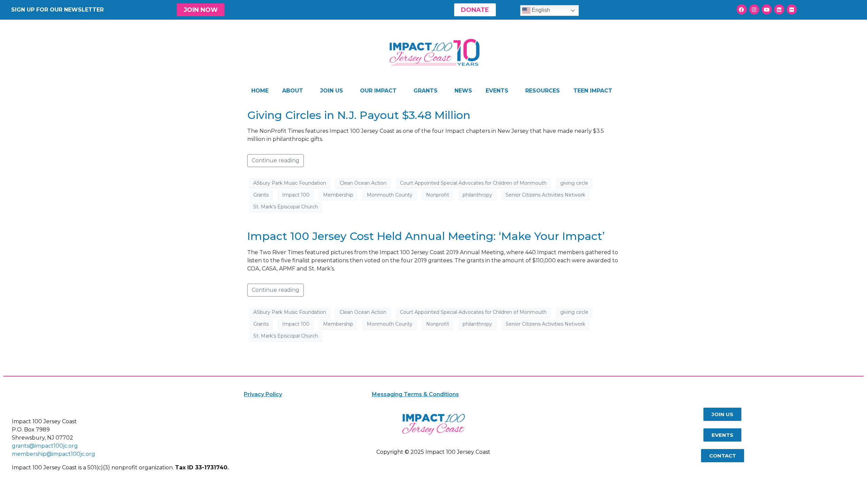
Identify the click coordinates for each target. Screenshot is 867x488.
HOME (260, 90)
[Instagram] (754, 9)
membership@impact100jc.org (53, 454)
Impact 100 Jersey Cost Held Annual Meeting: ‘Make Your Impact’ (426, 236)
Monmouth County (390, 195)
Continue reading (275, 160)
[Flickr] (792, 9)
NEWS (463, 90)
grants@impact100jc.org (45, 446)
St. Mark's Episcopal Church (285, 207)
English (540, 10)
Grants (261, 195)
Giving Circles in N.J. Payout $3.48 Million (358, 115)
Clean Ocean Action (363, 183)
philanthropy (477, 195)
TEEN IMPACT (592, 90)
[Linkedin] (779, 9)
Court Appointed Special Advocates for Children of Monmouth (473, 183)
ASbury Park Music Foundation (289, 183)
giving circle (574, 183)
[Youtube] (767, 9)
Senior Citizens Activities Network (545, 195)
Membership (338, 195)
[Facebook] (742, 9)
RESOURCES (542, 90)
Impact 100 (296, 195)
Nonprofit (437, 195)
